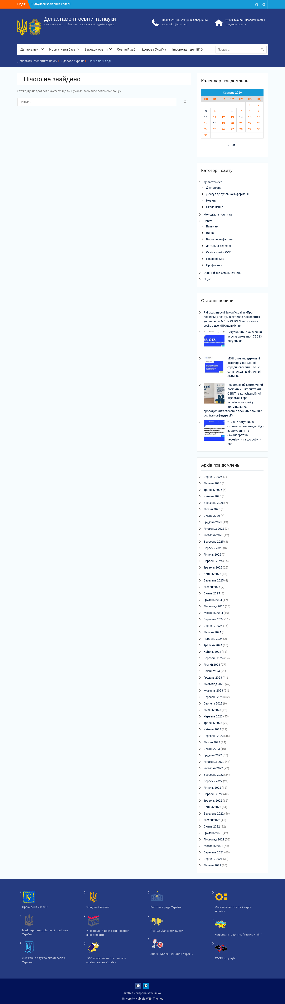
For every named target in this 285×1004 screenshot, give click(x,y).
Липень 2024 (212, 632)
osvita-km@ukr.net (174, 24)
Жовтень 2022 (213, 768)
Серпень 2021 (213, 859)
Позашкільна (215, 258)
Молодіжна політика (218, 214)
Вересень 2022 (214, 774)
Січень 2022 (212, 826)
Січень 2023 (212, 748)
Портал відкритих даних (166, 930)
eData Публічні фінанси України (171, 954)
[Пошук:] (242, 49)
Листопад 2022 (214, 761)
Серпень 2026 (213, 477)
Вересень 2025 (214, 541)
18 (214, 123)
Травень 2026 (213, 489)
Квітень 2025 (212, 574)
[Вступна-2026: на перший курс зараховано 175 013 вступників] (214, 341)
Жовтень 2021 (213, 846)
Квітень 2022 (212, 807)
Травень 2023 (213, 723)
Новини (211, 200)
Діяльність (213, 187)
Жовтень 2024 (213, 612)
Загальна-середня (218, 246)
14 (241, 117)
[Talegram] (264, 4)
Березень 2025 (214, 580)
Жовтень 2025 (213, 535)
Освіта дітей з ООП (218, 252)
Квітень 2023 (212, 729)
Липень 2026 (212, 483)
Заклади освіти (96, 49)
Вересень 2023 (214, 697)
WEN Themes (154, 998)
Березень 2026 (214, 502)
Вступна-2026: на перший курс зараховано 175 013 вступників (244, 336)
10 (206, 117)
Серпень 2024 (213, 625)
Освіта (208, 221)
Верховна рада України (166, 907)
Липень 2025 (212, 554)
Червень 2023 (213, 716)
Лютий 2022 (212, 820)
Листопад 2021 (214, 839)
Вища (210, 233)
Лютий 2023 (212, 742)
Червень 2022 (213, 794)
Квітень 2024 (212, 651)
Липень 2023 (212, 710)
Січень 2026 (212, 515)
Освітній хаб (126, 49)
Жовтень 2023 (213, 690)
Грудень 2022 (213, 755)
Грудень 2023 (213, 677)
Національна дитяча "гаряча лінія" (238, 934)
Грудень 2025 (213, 522)
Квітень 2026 (212, 496)
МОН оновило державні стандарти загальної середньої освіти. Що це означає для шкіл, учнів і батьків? (244, 367)
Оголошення (214, 207)
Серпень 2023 (213, 703)
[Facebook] (257, 4)
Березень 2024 (214, 658)
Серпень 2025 (213, 548)
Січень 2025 (212, 593)
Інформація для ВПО (187, 49)
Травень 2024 (213, 645)
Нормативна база (62, 49)
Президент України (35, 907)
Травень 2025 (213, 567)
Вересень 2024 (214, 619)
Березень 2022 (214, 813)
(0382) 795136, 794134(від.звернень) (185, 20)
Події (207, 279)
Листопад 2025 (214, 528)
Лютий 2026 (212, 509)
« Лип (231, 145)
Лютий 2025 (212, 587)
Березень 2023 (214, 735)
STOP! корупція (225, 958)
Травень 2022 (213, 800)
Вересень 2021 (214, 852)
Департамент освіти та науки (80, 19)
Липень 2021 (212, 865)
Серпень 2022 (213, 781)
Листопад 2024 (214, 606)
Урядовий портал (98, 907)
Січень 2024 (212, 671)
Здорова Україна (153, 49)
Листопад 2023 (214, 684)
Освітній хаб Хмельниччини (222, 272)
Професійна (214, 265)
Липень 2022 (212, 787)
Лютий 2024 (212, 664)
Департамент (30, 49)
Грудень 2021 (213, 833)
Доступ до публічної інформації (227, 194)
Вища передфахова (219, 239)
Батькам (212, 226)
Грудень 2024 (213, 600)
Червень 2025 (213, 561)
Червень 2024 (213, 638)
